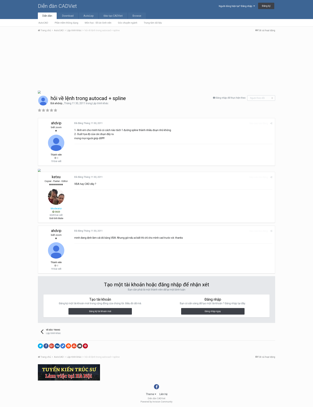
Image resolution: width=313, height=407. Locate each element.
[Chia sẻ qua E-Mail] (79, 345)
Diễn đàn (47, 15)
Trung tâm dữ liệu (153, 22)
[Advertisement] (156, 62)
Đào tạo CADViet (113, 15)
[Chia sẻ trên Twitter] (40, 345)
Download (68, 15)
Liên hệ (163, 394)
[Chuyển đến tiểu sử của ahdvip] (43, 100)
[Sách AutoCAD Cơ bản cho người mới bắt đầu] (39, 91)
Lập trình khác (100, 103)
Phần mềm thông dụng (66, 22)
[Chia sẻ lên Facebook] (46, 345)
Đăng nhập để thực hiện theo (231, 97)
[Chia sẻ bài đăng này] (271, 123)
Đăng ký (266, 6)
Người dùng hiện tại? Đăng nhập (236, 6)
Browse (137, 15)
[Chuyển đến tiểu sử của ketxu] (56, 196)
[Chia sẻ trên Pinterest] (85, 345)
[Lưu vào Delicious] (62, 345)
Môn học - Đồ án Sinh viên (98, 22)
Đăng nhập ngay (213, 311)
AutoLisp (89, 15)
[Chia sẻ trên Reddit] (68, 345)
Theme (150, 394)
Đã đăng (88, 123)
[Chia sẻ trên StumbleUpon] (74, 345)
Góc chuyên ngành (127, 22)
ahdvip (58, 103)
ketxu (56, 177)
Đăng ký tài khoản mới (100, 311)
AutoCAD (43, 22)
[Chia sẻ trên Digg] (57, 345)
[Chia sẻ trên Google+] (51, 345)
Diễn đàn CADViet (57, 6)
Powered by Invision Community (156, 401)
